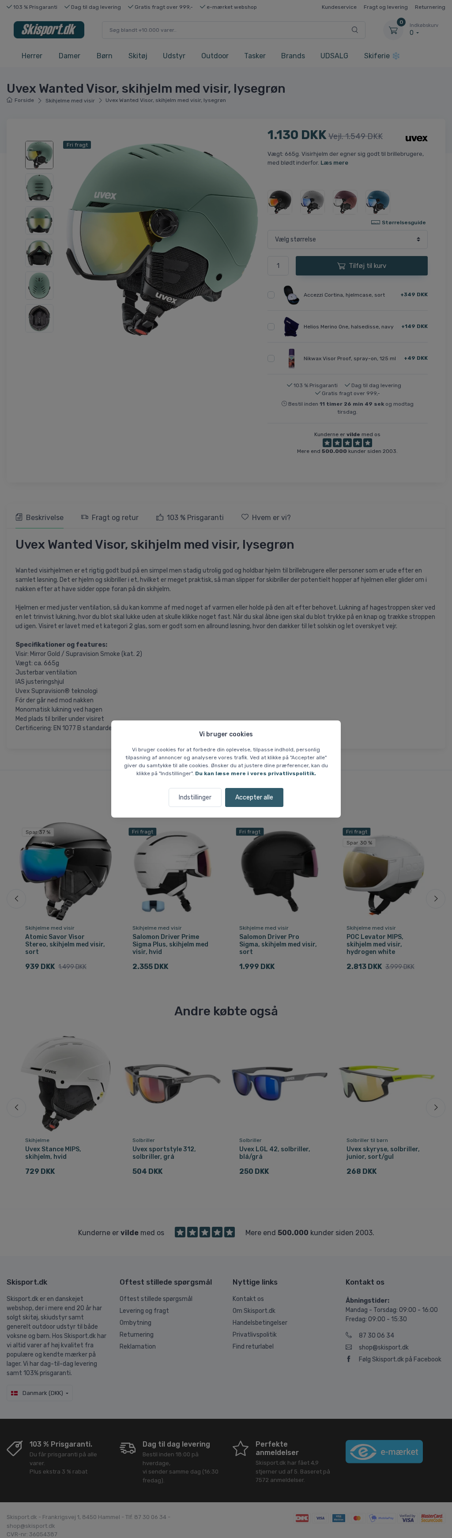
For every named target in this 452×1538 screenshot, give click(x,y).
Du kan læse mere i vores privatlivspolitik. (255, 773)
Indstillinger (195, 797)
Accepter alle (254, 797)
